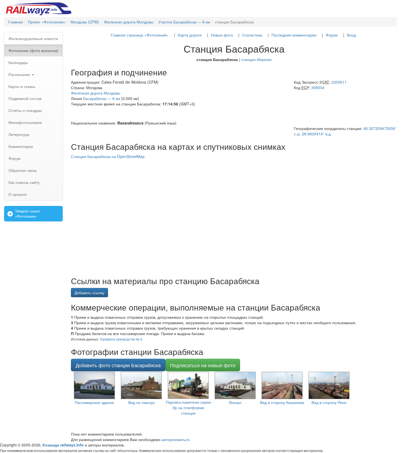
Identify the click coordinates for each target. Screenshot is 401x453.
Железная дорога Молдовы (95, 93)
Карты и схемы (21, 86)
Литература (18, 134)
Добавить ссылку (89, 292)
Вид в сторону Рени (329, 402)
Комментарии (20, 146)
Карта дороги (190, 35)
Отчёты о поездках (25, 110)
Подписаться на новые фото (202, 365)
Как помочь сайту (24, 182)
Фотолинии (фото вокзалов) (33, 50)
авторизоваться (175, 439)
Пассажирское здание (94, 402)
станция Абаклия (256, 59)
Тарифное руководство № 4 (121, 339)
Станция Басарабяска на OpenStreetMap (108, 156)
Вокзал (235, 402)
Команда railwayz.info (63, 445)
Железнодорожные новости (33, 38)
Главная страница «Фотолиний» (140, 35)
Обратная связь (22, 170)
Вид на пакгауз (141, 402)
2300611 (339, 82)
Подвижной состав (24, 98)
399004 (317, 87)
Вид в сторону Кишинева (282, 402)
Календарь (18, 62)
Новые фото (222, 35)
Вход (351, 35)
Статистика (252, 35)
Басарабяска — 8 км (101, 98)
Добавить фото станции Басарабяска (118, 365)
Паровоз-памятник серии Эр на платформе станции (188, 407)
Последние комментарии (293, 35)
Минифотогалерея (25, 122)
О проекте (17, 194)
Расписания (19, 74)
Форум (14, 158)
